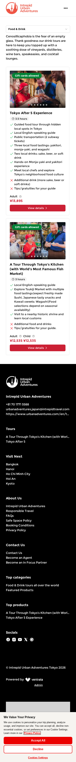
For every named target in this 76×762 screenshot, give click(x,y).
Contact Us (14, 553)
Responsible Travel (20, 511)
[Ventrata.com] (33, 679)
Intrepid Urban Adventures (25, 506)
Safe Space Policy (19, 520)
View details (36, 208)
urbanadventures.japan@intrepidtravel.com (37, 409)
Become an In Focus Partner (26, 562)
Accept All (38, 740)
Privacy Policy (16, 530)
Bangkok (12, 464)
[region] (38, 737)
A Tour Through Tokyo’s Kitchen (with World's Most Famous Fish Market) (38, 437)
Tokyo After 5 (15, 441)
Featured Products (19, 590)
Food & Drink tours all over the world (32, 585)
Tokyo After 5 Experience (24, 617)
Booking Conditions (20, 525)
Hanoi (10, 469)
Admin (38, 685)
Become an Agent (19, 557)
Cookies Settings (38, 757)
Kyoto (10, 483)
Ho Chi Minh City (18, 474)
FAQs (10, 515)
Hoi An (10, 479)
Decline (38, 749)
